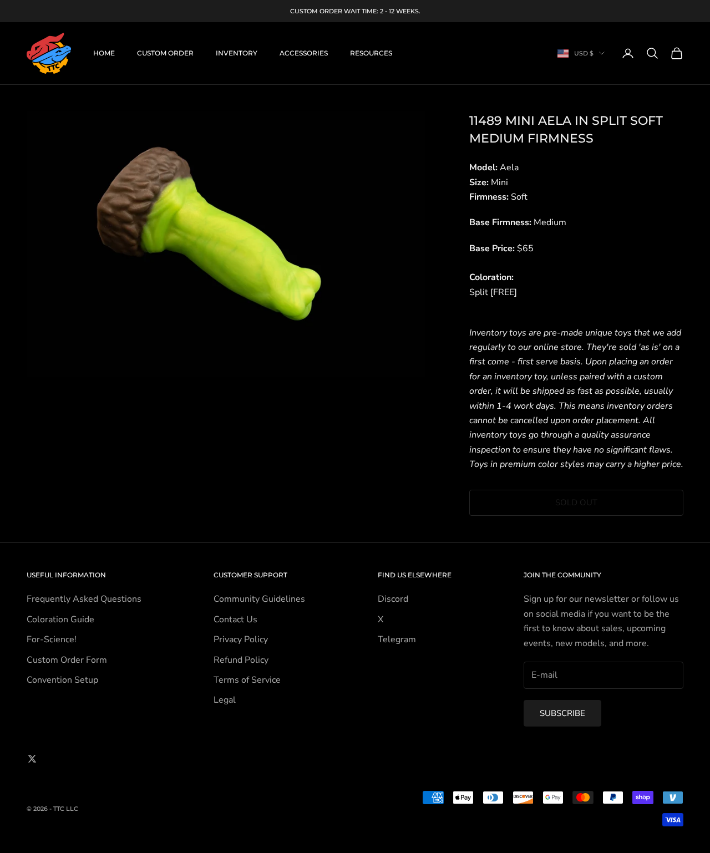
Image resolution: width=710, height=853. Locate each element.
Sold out (576, 502)
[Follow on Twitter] (32, 758)
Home (104, 53)
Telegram (397, 639)
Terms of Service (247, 680)
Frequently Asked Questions (84, 599)
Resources (371, 53)
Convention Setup (62, 680)
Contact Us (235, 619)
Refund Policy (241, 660)
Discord (393, 599)
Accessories (304, 53)
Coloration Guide (60, 619)
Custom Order (165, 53)
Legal (225, 700)
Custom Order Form (67, 660)
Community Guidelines (259, 599)
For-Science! (52, 639)
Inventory (236, 53)
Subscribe (562, 713)
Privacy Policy (241, 639)
